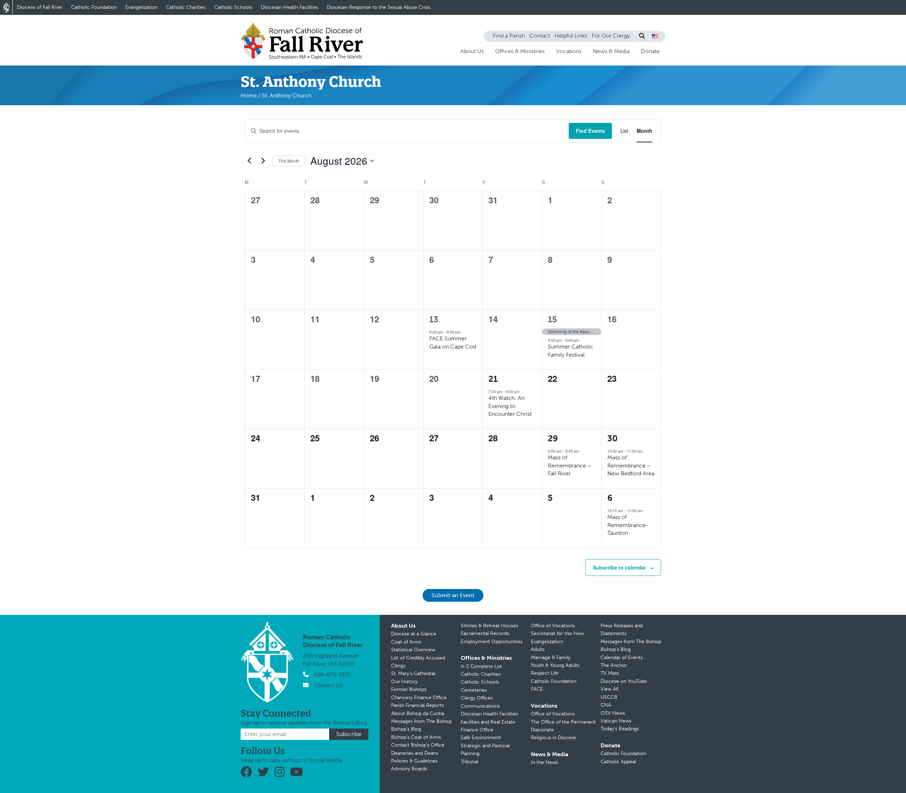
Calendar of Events (622, 658)
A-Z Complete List (481, 666)
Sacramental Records (485, 633)
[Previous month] (249, 161)
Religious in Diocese (553, 738)
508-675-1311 (332, 674)
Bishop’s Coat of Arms (416, 737)
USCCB (609, 697)
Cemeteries (474, 690)
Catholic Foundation (94, 7)
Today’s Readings (620, 729)
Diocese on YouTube (624, 681)
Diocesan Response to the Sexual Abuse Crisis (378, 7)
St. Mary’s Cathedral (413, 673)
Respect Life (544, 673)
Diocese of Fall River (40, 7)
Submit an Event (453, 595)
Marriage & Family (550, 658)
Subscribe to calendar (619, 567)
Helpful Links (571, 35)
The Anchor (614, 665)
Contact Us (328, 685)
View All (609, 689)
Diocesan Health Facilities (289, 7)
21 (493, 379)
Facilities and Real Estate (488, 722)
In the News (544, 762)
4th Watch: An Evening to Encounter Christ (510, 406)
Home (249, 95)
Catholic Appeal (618, 762)
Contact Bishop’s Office (418, 745)
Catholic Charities (186, 7)
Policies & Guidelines (414, 761)
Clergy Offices (477, 698)
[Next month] (263, 161)
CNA (606, 705)
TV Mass (610, 673)
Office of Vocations (553, 626)
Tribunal (469, 762)
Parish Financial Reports (417, 705)
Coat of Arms (406, 642)
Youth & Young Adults (555, 665)
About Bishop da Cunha (417, 713)
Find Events (590, 130)
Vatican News (616, 721)
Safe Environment (481, 738)
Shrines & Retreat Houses (489, 626)
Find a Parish (509, 35)
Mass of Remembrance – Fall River (569, 465)
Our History (404, 682)
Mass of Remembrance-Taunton (627, 525)
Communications (480, 706)
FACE (537, 689)
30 (612, 438)
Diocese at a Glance (413, 634)
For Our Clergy (611, 35)
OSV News (613, 713)
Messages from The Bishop (421, 721)
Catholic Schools (233, 7)
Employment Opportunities (491, 642)
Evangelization (141, 7)
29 (553, 438)
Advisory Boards (409, 769)
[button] (655, 36)
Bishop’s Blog (406, 729)
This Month (288, 161)
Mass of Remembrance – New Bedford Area (630, 465)
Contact (539, 35)
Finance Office (477, 730)
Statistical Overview (413, 650)
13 (433, 319)
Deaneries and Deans (414, 753)
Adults (538, 649)
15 (552, 319)
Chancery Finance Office (419, 698)
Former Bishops (408, 689)
